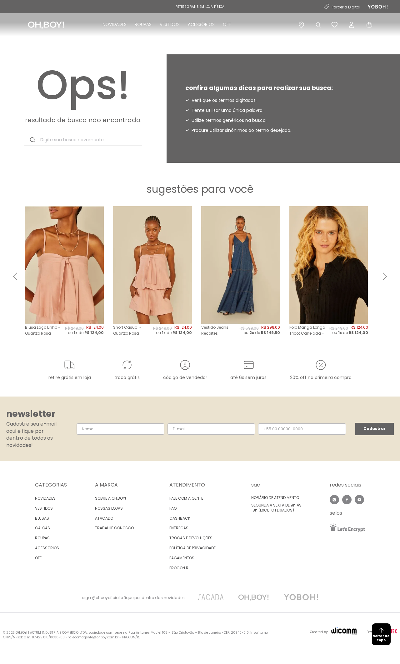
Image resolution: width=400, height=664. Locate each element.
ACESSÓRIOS (201, 24)
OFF (227, 24)
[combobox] (83, 140)
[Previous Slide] (15, 276)
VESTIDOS (170, 24)
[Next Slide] (385, 276)
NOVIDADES (114, 24)
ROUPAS (143, 24)
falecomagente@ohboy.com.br (93, 637)
